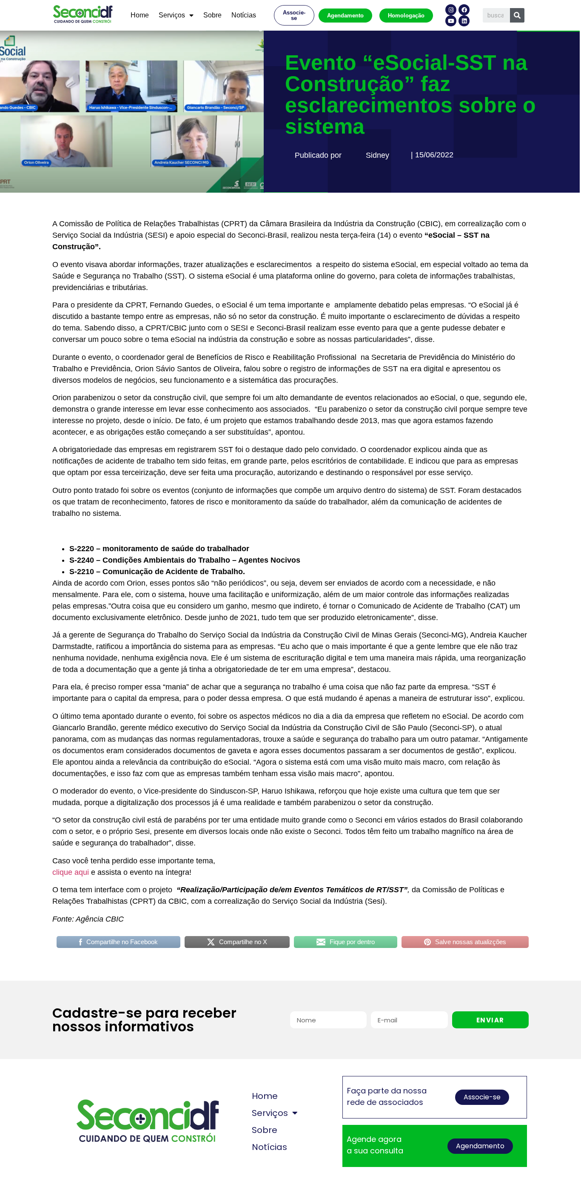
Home (140, 15)
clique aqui (70, 872)
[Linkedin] (464, 20)
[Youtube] (450, 20)
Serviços (172, 15)
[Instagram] (450, 9)
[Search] (517, 15)
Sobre (212, 15)
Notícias (243, 15)
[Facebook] (464, 9)
